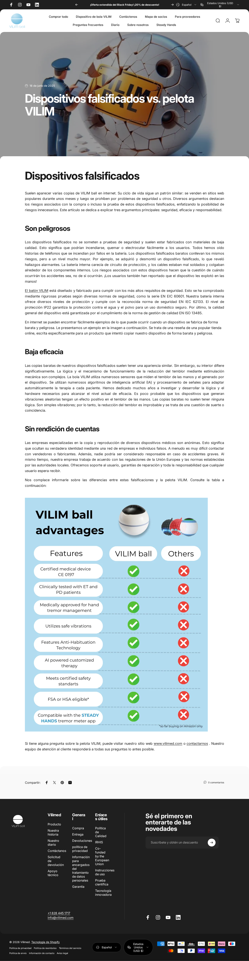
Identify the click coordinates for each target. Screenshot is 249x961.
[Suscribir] (212, 842)
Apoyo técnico (53, 873)
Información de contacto (41, 953)
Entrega (77, 834)
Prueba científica (101, 882)
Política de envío (18, 953)
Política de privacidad (20, 948)
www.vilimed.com (168, 743)
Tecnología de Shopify (45, 941)
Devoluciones (82, 841)
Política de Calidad (100, 832)
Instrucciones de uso (104, 872)
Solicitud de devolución (56, 861)
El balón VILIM (36, 291)
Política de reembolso (45, 948)
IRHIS (99, 842)
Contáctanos (57, 851)
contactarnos (197, 743)
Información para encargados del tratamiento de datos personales (81, 868)
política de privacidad (80, 849)
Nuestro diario (53, 842)
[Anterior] (76, 4)
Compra (78, 828)
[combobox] (186, 4)
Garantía (78, 887)
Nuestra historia (53, 832)
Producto (54, 824)
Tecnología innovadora (103, 893)
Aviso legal (62, 953)
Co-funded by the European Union (102, 856)
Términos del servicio (70, 948)
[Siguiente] (172, 4)
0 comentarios (216, 782)
